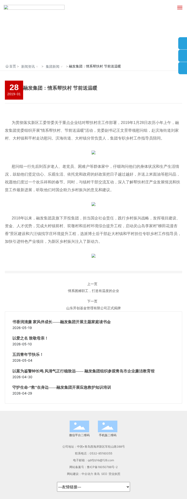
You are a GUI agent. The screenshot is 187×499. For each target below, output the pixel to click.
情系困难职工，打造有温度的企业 (93, 291)
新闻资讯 (28, 66)
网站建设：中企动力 (80, 474)
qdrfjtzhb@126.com (101, 460)
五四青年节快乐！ (28, 354)
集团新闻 (52, 66)
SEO (104, 474)
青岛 (97, 474)
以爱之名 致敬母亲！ (30, 338)
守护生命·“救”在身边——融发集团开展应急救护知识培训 (61, 387)
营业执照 (114, 474)
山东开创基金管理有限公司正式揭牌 (93, 308)
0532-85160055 (101, 453)
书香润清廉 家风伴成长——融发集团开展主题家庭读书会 (61, 322)
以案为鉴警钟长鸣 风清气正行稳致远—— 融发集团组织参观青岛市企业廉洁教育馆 (83, 371)
